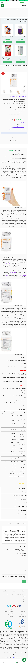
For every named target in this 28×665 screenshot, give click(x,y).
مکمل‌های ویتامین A (22, 275)
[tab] (17, 150)
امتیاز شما (24, 553)
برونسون (22, 122)
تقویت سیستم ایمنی (13, 10)
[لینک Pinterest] (13, 606)
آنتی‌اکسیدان (8, 263)
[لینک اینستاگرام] (17, 606)
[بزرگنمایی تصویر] (24, 86)
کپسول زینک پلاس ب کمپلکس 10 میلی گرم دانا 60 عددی (7, 57)
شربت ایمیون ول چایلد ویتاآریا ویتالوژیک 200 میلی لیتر (7, 37)
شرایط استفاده (11, 613)
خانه (26, 10)
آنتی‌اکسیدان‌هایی (23, 271)
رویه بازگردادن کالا (10, 616)
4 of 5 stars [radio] (18, 553)
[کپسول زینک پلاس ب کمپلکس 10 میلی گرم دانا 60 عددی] (7, 50)
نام (25, 570)
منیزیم (7, 275)
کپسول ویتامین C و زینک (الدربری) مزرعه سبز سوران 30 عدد (20, 38)
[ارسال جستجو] (2, 5)
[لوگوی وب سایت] (21, 2)
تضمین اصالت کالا (23, 613)
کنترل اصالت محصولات (22, 616)
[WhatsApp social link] (12, 141)
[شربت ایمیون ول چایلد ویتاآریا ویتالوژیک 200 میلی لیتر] (7, 30)
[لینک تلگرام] (11, 141)
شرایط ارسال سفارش (23, 614)
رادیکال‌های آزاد (13, 272)
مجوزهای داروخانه (23, 611)
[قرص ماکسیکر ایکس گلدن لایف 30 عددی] (20, 50)
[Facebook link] (20, 606)
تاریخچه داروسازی (10, 614)
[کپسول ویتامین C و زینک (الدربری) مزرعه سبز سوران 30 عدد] (20, 30)
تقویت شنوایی (12, 129)
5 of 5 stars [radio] (17, 553)
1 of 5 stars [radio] (20, 553)
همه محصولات (21, 10)
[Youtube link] (15, 606)
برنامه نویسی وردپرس (15, 657)
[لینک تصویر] (22, 623)
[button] (20, 42)
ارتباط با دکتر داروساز (23, 609)
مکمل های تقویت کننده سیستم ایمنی (11, 157)
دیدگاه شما (23, 555)
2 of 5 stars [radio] (19, 553)
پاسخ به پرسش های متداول (9, 611)
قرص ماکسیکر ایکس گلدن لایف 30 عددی (20, 57)
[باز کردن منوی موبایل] (26, 2)
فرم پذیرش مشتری (10, 609)
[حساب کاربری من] (4, 2)
